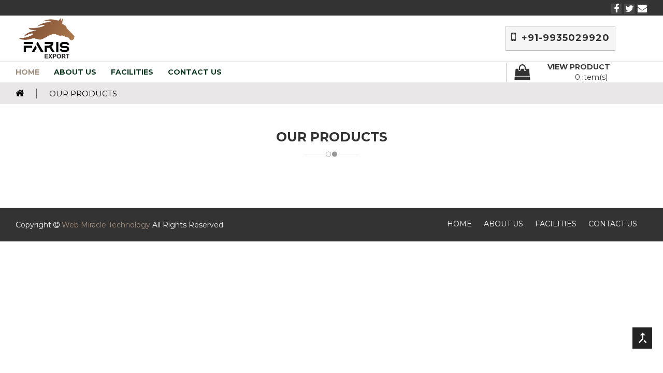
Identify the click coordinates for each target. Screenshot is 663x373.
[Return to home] (26, 93)
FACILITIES (132, 72)
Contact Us (612, 223)
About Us (503, 223)
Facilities (555, 223)
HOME (27, 72)
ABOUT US (75, 72)
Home (459, 223)
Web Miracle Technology (106, 224)
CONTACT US (195, 72)
